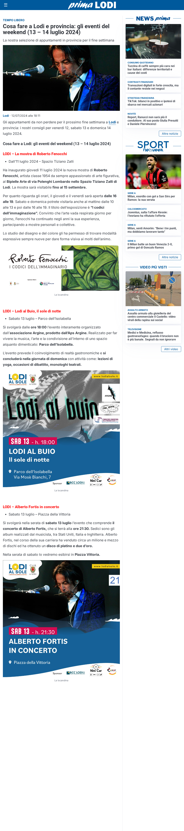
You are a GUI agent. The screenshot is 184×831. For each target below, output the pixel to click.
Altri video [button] (171, 349)
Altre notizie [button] (170, 133)
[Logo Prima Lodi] (92, 5)
